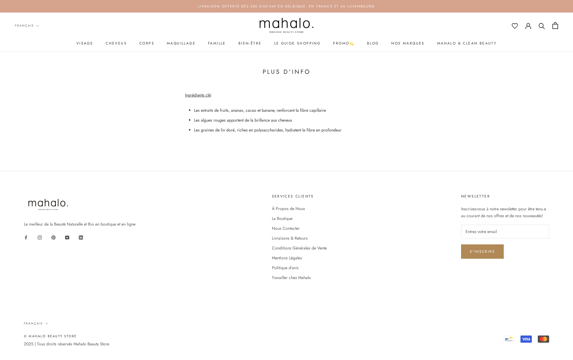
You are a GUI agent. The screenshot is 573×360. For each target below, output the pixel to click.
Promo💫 (343, 43)
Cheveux (116, 43)
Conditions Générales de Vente (299, 248)
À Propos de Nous (288, 209)
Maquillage (181, 43)
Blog (373, 43)
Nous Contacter (286, 228)
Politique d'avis (285, 268)
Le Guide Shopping (297, 43)
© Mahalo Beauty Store (50, 336)
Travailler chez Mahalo (291, 278)
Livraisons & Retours (290, 238)
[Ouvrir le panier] (555, 25)
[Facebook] (26, 237)
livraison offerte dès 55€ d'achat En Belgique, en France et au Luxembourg (286, 6)
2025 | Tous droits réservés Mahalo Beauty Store (66, 344)
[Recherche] (542, 25)
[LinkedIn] (81, 237)
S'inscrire (482, 251)
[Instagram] (40, 237)
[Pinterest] (53, 237)
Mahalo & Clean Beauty (467, 43)
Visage (84, 43)
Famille (217, 43)
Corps (146, 43)
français (24, 25)
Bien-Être (250, 43)
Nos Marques (407, 43)
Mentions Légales (287, 258)
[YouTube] (67, 237)
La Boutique (282, 218)
